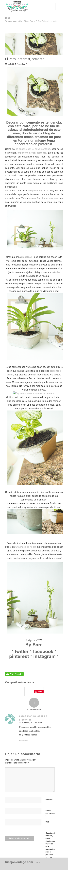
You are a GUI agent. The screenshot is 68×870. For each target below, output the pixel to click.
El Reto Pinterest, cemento (24, 59)
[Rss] (60, 865)
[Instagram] (45, 865)
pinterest (19, 656)
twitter (22, 651)
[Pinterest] (50, 865)
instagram (44, 656)
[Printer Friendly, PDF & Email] (14, 673)
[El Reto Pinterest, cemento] (34, 44)
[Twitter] (55, 865)
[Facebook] (40, 865)
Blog (8, 18)
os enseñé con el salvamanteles (33, 148)
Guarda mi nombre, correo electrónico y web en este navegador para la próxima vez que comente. (50, 846)
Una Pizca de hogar (25, 546)
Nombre (50, 799)
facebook (43, 651)
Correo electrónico (50, 813)
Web (47, 822)
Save (40, 691)
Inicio (20, 21)
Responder (23, 740)
